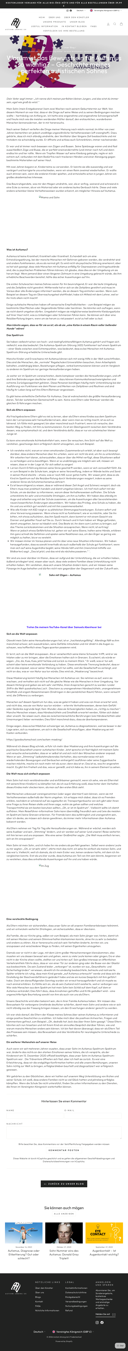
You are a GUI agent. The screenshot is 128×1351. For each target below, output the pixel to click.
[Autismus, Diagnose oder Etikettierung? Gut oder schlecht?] (23, 1232)
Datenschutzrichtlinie (75, 1292)
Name (10, 1110)
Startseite (57, 47)
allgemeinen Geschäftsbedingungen (92, 1158)
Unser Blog (77, 22)
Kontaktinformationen (76, 1288)
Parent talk (34, 51)
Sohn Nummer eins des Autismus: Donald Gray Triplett (64, 1254)
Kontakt (39, 1301)
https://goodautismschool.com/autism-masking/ (34, 739)
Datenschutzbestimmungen (56, 1161)
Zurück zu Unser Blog (66, 1184)
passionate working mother (51, 51)
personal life (89, 51)
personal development (73, 51)
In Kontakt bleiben (74, 26)
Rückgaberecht (72, 1297)
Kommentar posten (64, 1150)
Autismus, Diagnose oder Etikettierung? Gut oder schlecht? (24, 1254)
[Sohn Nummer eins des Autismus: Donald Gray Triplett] (64, 1232)
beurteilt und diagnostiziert (79, 1066)
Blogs (38, 1297)
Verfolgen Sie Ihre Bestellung (64, 31)
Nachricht (14, 1124)
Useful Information (44, 26)
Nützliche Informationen (47, 1310)
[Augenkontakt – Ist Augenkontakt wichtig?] (104, 1232)
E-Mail (70, 1110)
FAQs (94, 26)
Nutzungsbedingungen (76, 1306)
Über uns (54, 17)
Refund (68, 1310)
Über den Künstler (76, 17)
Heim (42, 17)
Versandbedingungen (75, 1301)
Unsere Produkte (54, 22)
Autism (25, 51)
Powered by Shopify (64, 1341)
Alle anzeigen (64, 1214)
